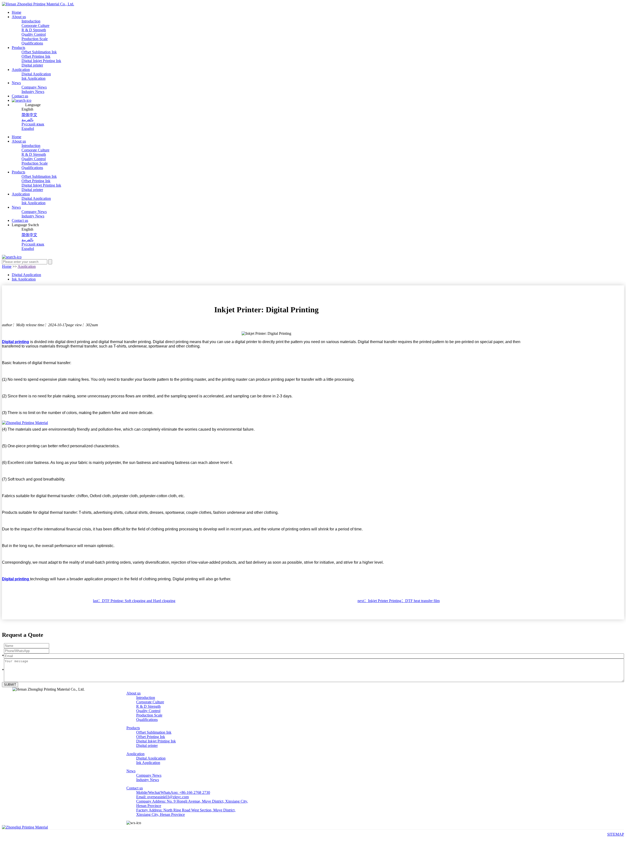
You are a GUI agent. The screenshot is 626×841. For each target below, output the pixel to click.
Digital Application (36, 74)
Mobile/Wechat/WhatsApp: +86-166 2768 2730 (173, 792)
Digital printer (32, 65)
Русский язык (33, 124)
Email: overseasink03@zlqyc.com (162, 797)
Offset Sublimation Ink (39, 52)
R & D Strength (34, 30)
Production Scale (35, 39)
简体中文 (29, 115)
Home (16, 12)
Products (18, 47)
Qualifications (32, 43)
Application (21, 69)
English (27, 109)
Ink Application (33, 78)
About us (19, 17)
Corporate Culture (35, 25)
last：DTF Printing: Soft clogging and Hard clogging (134, 601)
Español (28, 128)
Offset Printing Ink (36, 56)
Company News (34, 87)
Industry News (33, 92)
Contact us (20, 96)
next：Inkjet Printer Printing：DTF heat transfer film (399, 601)
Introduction (31, 21)
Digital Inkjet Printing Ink (41, 61)
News (16, 83)
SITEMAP (615, 834)
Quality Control (34, 34)
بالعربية (28, 120)
